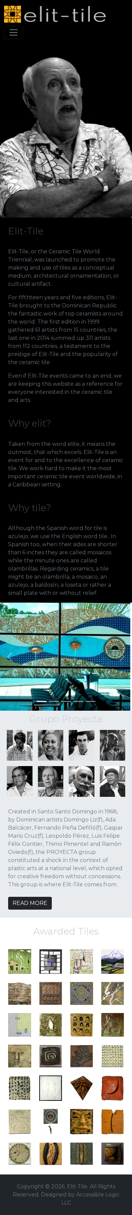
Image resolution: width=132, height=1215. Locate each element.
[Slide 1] (42, 701)
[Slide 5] (90, 701)
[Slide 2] (54, 701)
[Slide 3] (66, 701)
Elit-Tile (77, 1186)
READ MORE (30, 903)
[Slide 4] (78, 701)
